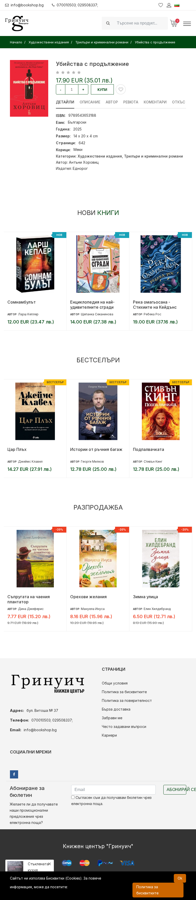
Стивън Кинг (90, 461)
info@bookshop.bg (27, 5)
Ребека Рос (90, 314)
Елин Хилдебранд (94, 609)
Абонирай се (176, 789)
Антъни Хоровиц (84, 162)
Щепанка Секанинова (34, 314)
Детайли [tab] (65, 102)
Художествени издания (100, 156)
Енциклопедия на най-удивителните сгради (29, 304)
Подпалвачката (85, 449)
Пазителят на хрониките (157, 302)
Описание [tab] (90, 102)
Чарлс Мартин (154, 314)
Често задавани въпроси (124, 726)
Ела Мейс (151, 609)
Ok (180, 878)
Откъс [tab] (178, 102)
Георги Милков (29, 461)
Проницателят (147, 449)
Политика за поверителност (127, 700)
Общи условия (115, 683)
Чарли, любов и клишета (158, 596)
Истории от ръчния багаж (33, 449)
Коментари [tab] (155, 102)
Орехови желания (25, 596)
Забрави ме (112, 718)
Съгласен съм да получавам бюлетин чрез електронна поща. (111, 800)
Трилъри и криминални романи (153, 156)
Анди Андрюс (154, 461)
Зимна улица (82, 596)
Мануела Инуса (30, 609)
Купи (102, 90)
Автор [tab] (112, 102)
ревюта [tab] (130, 102)
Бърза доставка (116, 709)
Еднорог (80, 168)
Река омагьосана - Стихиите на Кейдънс (92, 304)
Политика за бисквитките (124, 692)
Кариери (109, 735)
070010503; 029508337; (77, 5)
